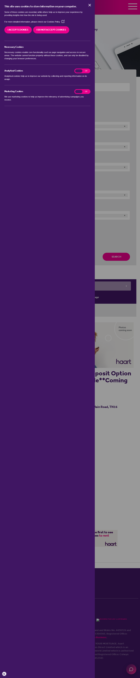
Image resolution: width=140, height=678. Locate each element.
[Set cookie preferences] (7, 670)
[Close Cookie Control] (90, 5)
